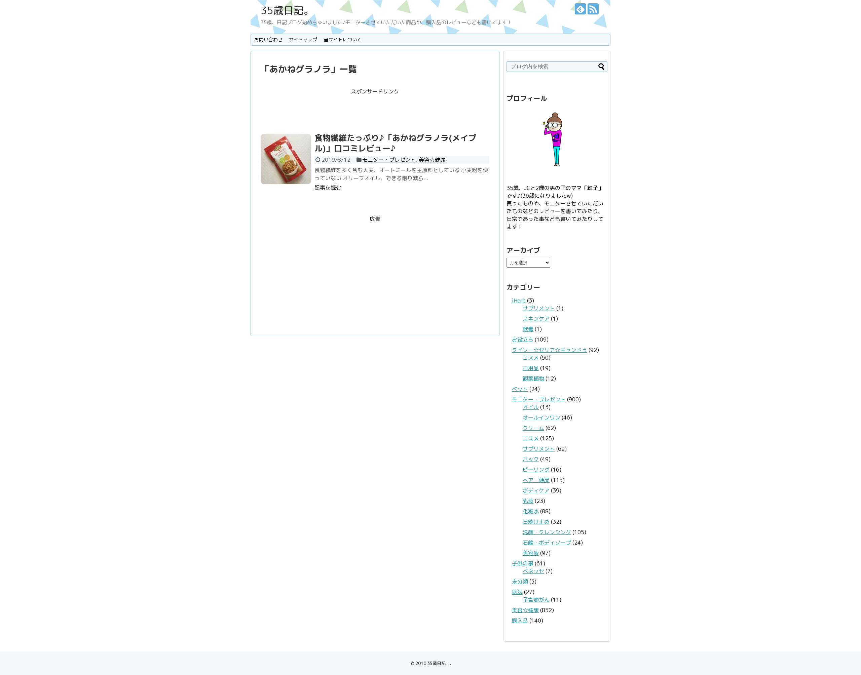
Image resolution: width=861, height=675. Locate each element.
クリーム (533, 428)
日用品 (531, 368)
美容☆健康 (432, 159)
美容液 (531, 553)
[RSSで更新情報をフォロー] (593, 8)
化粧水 (531, 511)
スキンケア (536, 318)
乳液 (528, 501)
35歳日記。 (287, 10)
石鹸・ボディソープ (547, 542)
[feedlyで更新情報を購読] (580, 8)
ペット (520, 389)
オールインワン (541, 417)
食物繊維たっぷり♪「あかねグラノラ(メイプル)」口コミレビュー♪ (395, 143)
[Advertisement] (375, 110)
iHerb (519, 300)
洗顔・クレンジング (547, 532)
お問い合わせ (268, 39)
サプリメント (539, 308)
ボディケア (536, 490)
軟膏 (528, 329)
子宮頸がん (536, 599)
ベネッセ (533, 571)
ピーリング (536, 469)
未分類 (520, 581)
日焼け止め (536, 521)
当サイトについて (343, 39)
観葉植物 (533, 378)
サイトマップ (303, 39)
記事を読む (327, 187)
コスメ (531, 357)
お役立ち (522, 339)
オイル (531, 407)
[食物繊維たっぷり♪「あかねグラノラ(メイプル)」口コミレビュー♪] (286, 159)
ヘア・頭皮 (536, 480)
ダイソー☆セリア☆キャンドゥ (549, 350)
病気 (517, 592)
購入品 (520, 620)
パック (531, 459)
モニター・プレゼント (389, 159)
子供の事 (522, 563)
